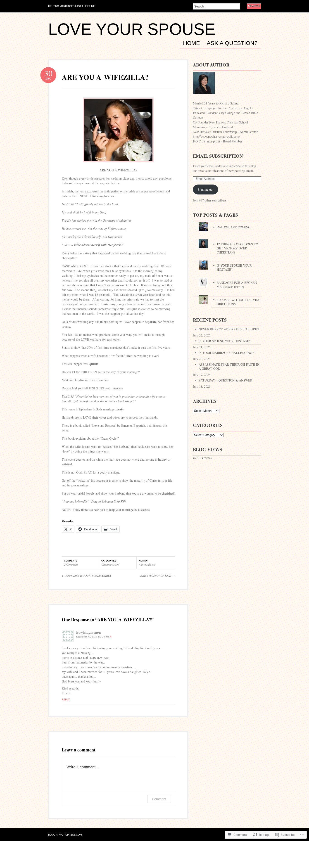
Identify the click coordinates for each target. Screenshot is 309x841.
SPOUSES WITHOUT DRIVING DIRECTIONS (239, 302)
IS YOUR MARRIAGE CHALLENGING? (227, 353)
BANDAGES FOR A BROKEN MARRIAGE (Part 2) (237, 284)
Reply (66, 699)
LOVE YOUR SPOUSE (131, 29)
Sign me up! (206, 189)
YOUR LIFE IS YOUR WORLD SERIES (86, 575)
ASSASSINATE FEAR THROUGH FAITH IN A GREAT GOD (229, 366)
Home (191, 43)
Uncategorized (110, 564)
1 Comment (71, 564)
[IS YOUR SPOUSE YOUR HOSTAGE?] (227, 260)
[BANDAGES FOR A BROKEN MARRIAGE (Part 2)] (227, 277)
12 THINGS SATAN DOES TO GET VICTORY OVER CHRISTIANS (237, 248)
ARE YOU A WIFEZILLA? (105, 77)
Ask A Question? (232, 43)
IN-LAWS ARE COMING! (234, 227)
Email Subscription (218, 156)
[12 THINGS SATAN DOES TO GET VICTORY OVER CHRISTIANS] (227, 239)
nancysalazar (147, 564)
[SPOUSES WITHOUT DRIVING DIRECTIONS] (227, 295)
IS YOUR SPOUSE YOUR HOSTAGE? (234, 267)
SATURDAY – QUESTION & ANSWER (226, 380)
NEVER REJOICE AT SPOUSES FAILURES (229, 329)
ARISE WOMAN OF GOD (157, 575)
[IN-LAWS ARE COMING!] (227, 222)
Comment (159, 799)
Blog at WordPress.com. (65, 834)
